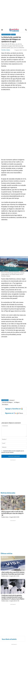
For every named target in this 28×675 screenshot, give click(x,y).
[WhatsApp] (10, 417)
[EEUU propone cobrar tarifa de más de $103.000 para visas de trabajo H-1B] (13, 502)
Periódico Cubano (5, 50)
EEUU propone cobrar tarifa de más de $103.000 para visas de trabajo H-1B (12, 513)
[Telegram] (20, 417)
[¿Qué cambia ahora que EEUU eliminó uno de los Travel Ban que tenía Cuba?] (13, 563)
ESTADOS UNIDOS (6, 34)
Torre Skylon (5, 404)
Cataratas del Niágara (7, 402)
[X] (14, 417)
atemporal (11, 400)
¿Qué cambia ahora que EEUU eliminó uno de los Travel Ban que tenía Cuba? (12, 573)
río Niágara (16, 402)
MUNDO (13, 34)
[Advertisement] (14, 14)
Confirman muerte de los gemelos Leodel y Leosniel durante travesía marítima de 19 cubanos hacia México (12, 597)
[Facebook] (7, 417)
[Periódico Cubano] (14, 30)
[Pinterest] (17, 417)
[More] (23, 417)
